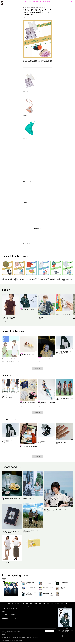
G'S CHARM (22, 603)
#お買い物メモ (29, 243)
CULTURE (31, 603)
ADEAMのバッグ (25, 115)
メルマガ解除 (3, 634)
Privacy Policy (20, 640)
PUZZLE (62, 603)
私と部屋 (3, 617)
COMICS (48, 603)
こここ (36, 637)
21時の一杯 (12, 617)
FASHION (9, 603)
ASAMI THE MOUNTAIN (5, 618)
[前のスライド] (2, 321)
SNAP (12, 603)
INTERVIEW (35, 603)
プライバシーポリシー (10, 631)
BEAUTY (27, 603)
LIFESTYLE (40, 603)
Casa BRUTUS (14, 637)
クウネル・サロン (32, 637)
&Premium (20, 637)
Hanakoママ (28, 637)
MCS (37, 637)
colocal (25, 637)
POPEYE (7, 637)
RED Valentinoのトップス (27, 181)
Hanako (17, 637)
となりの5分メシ (13, 614)
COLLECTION (17, 603)
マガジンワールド (13, 640)
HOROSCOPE (57, 603)
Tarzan (23, 637)
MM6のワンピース (26, 138)
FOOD (44, 603)
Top (23, 7)
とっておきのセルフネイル (5, 614)
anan (2, 637)
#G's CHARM (24, 243)
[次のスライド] (4, 321)
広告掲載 (17, 640)
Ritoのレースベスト (26, 91)
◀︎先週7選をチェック (37, 228)
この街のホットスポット (14, 618)
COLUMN (52, 603)
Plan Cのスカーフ (26, 202)
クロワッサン (10, 637)
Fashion (25, 7)
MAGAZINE (66, 603)
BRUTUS (5, 637)
